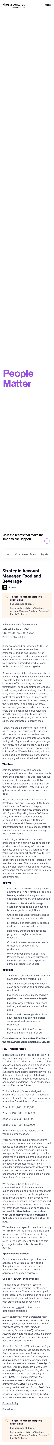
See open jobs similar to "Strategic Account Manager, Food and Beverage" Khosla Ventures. (29, 611)
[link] (8, 1409)
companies (21, 554)
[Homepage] (14, 4)
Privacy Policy (10, 1403)
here (18, 1307)
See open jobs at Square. (22, 604)
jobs (9, 554)
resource (29, 1094)
